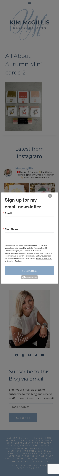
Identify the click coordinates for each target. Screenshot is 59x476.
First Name (11, 229)
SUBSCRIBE (29, 271)
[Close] (50, 195)
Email (8, 213)
